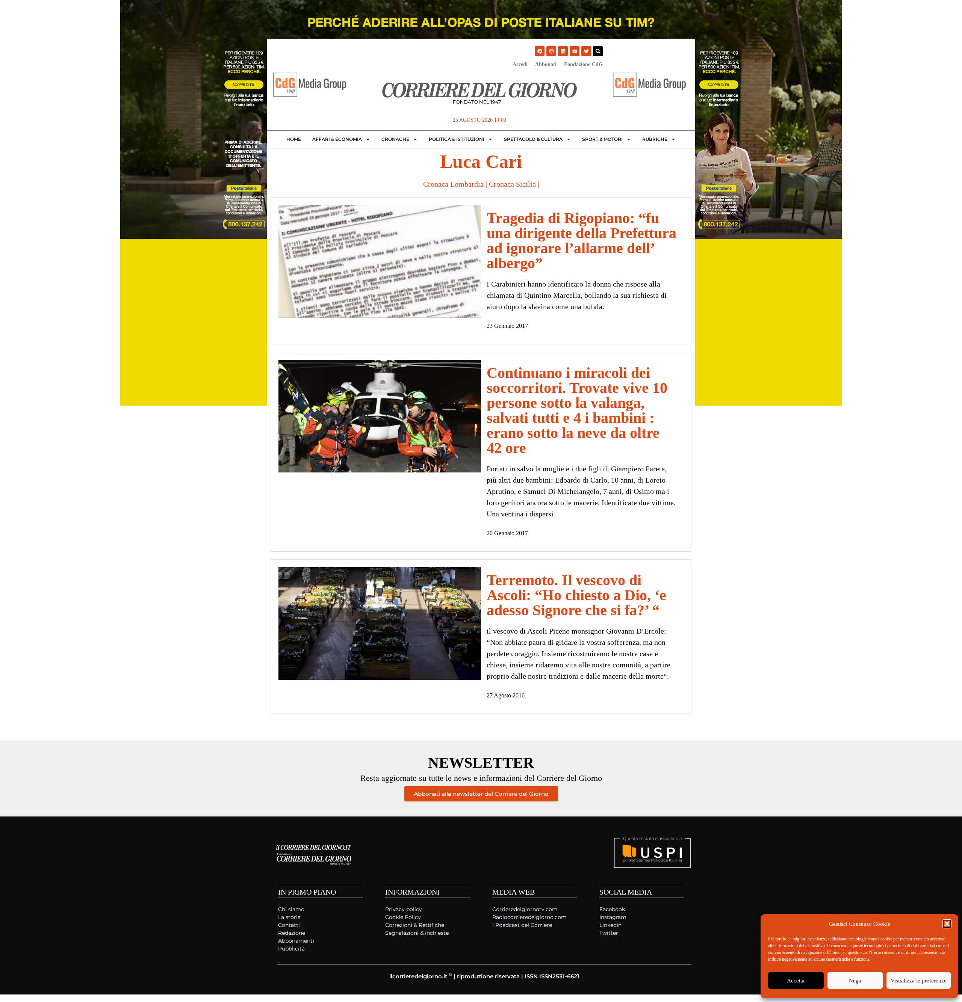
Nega (855, 981)
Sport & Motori (602, 139)
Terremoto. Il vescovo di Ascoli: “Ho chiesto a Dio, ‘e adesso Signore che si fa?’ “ (576, 595)
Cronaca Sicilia (512, 184)
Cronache (395, 139)
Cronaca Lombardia (453, 184)
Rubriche (654, 139)
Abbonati (546, 64)
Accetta (796, 981)
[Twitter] (586, 51)
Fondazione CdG (583, 64)
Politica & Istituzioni (456, 139)
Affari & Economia (337, 139)
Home (293, 139)
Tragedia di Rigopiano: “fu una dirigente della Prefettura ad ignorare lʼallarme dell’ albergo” (581, 241)
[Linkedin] (563, 51)
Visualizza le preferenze (919, 981)
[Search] (598, 51)
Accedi (520, 64)
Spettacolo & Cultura (533, 139)
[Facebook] (540, 51)
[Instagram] (551, 51)
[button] (947, 924)
